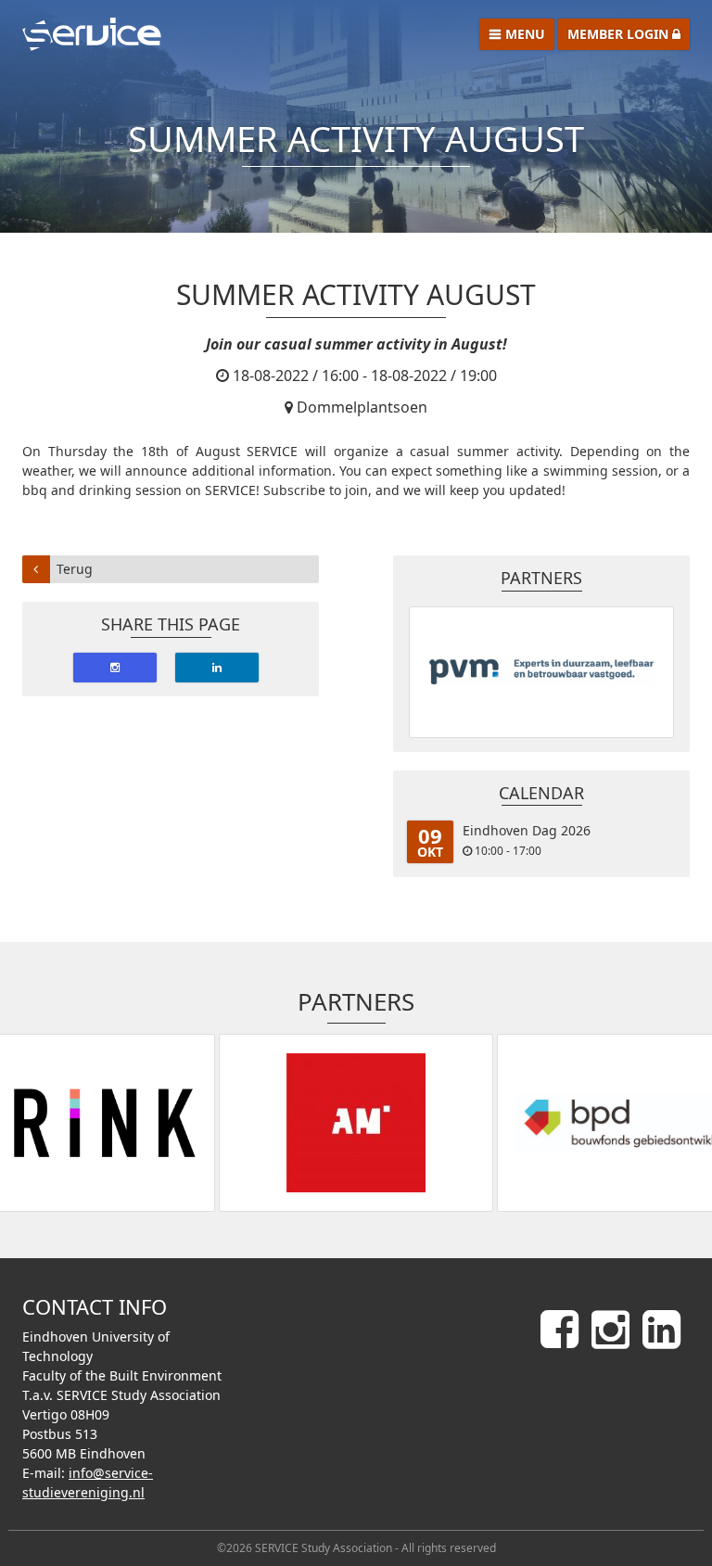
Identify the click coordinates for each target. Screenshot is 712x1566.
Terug (75, 569)
